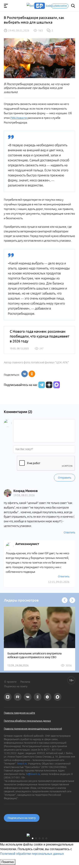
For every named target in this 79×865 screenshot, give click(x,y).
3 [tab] (39, 838)
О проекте (10, 681)
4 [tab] (43, 838)
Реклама (25, 681)
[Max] (56, 384)
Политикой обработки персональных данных (32, 853)
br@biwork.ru (33, 774)
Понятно (8, 862)
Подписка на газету (15, 686)
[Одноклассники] (32, 374)
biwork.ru (22, 763)
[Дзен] (48, 385)
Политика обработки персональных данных (27, 720)
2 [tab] (36, 838)
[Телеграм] (41, 385)
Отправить (64, 477)
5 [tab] (46, 838)
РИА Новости (18, 117)
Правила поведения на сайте (19, 713)
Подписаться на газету (22, 817)
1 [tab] (32, 838)
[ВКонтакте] (24, 374)
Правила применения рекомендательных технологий (33, 728)
